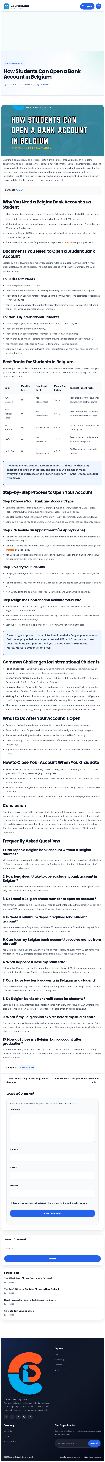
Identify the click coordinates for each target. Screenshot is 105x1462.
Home (57, 1354)
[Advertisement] (52, 32)
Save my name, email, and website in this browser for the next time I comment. (50, 1203)
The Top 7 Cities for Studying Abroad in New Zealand (31, 1289)
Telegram (87, 6)
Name (14, 1149)
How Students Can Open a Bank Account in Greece (30, 1300)
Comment (15, 1109)
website (10, 549)
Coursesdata (45, 84)
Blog (57, 1370)
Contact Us (8, 1436)
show (19, 190)
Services (58, 1364)
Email (13, 1167)
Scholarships (60, 1359)
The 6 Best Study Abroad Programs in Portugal (28, 1278)
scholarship (68, 242)
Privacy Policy (10, 1441)
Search (52, 1258)
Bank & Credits (27, 1067)
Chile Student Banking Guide (19, 1310)
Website (14, 1185)
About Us (8, 1431)
